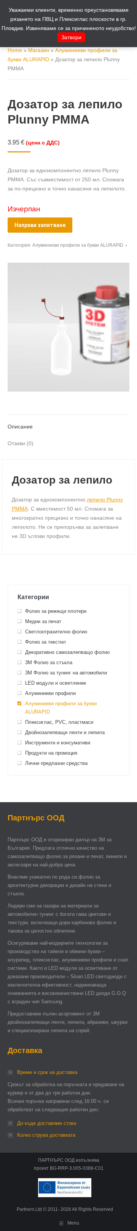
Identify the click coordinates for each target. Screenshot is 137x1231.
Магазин (38, 50)
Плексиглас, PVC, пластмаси (59, 722)
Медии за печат (43, 621)
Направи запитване (39, 225)
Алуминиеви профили (50, 693)
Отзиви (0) (20, 443)
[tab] (68, 422)
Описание (20, 427)
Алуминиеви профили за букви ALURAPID (77, 245)
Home (15, 50)
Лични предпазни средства (56, 763)
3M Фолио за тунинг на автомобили (66, 673)
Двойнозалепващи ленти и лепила (65, 732)
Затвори (71, 37)
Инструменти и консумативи (57, 743)
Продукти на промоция (51, 753)
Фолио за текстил (45, 642)
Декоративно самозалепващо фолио (67, 652)
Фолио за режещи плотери (55, 611)
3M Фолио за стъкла (48, 662)
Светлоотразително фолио (56, 632)
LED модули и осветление (55, 683)
